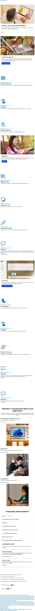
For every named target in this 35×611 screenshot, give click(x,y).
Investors (25, 604)
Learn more (4, 565)
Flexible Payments (8, 598)
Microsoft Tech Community (12, 603)
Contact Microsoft (15, 609)
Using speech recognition (7, 285)
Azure (16, 602)
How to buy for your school (17, 599)
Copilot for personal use (9, 596)
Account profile (32, 596)
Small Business (12, 602)
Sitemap (10, 609)
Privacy (19, 609)
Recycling (10, 610)
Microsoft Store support (10, 597)
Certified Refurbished (26, 597)
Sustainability (6, 606)
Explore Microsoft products (18, 596)
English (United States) (4, 607)
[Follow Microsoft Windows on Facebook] (11, 585)
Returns (16, 597)
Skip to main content (3, 0)
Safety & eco (6, 610)
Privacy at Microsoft (20, 604)
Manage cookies (24, 609)
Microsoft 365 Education (8, 599)
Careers (3, 604)
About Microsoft (8, 604)
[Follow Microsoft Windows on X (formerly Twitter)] (14, 585)
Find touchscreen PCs (4, 482)
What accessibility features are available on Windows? (12, 540)
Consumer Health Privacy (4, 609)
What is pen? (5, 522)
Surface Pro (2, 595)
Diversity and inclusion (31, 604)
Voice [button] (2, 32)
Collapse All (9, 516)
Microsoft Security (7, 601)
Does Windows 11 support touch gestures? (10, 529)
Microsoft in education (15, 598)
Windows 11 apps (26, 596)
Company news (13, 604)
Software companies (28, 603)
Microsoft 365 (18, 601)
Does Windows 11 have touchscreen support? (11, 519)
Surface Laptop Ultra (13, 595)
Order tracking (20, 597)
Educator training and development (28, 599)
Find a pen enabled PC (5, 452)
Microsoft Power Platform (25, 601)
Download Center (3, 597)
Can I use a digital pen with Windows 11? (10, 533)
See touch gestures (5, 63)
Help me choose (3, 422)
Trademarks (2, 610)
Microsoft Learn (27, 602)
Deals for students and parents (5, 600)
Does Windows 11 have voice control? (9, 526)
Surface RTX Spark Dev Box (21, 595)
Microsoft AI (2, 601)
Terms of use (29, 609)
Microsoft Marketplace (21, 603)
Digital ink (4, 161)
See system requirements (6, 556)
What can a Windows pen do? (8, 536)
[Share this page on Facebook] (8, 588)
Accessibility (2, 606)
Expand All (3, 516)
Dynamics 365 (13, 601)
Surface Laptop (6, 595)
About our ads (14, 610)
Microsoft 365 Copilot (6, 602)
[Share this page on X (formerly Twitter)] (10, 588)
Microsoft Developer (21, 602)
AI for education (13, 600)
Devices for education (23, 598)
